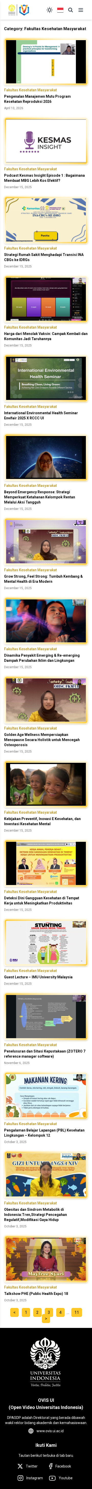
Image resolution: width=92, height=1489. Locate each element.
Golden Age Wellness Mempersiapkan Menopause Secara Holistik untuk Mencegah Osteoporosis (42, 740)
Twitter (32, 1466)
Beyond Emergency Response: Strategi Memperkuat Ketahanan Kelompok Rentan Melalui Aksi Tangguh (39, 497)
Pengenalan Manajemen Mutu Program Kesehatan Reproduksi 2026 (37, 99)
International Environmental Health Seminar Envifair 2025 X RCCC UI (41, 415)
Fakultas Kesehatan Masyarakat (30, 90)
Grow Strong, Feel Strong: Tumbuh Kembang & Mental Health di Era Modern (43, 579)
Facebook (63, 1466)
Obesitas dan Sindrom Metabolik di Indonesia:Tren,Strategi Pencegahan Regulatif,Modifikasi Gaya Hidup (35, 1214)
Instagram (34, 1478)
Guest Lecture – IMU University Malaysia (38, 977)
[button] (70, 10)
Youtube (66, 1478)
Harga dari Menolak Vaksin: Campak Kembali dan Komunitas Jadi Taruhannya (46, 336)
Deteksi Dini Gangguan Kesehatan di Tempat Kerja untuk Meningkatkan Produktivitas (41, 900)
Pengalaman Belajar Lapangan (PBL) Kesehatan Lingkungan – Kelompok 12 (44, 1132)
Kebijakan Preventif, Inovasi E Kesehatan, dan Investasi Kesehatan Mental (42, 821)
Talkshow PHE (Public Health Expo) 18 (36, 1294)
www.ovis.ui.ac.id (50, 1431)
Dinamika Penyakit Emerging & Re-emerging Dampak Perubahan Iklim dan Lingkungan (42, 658)
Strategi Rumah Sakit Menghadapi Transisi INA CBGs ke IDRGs (44, 257)
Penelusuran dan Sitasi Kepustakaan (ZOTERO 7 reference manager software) (44, 1053)
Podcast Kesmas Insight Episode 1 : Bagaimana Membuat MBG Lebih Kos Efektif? (44, 178)
